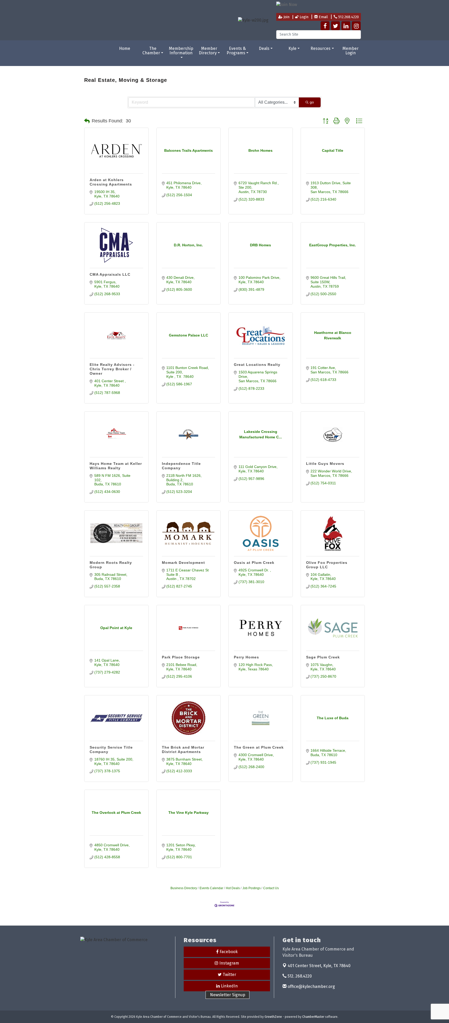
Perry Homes (246, 657)
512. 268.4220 (299, 976)
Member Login (350, 51)
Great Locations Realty (257, 364)
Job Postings (251, 888)
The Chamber (151, 51)
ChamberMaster (313, 1017)
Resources (321, 48)
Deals (264, 48)
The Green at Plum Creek (259, 747)
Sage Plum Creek (323, 657)
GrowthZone (273, 1017)
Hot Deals (233, 888)
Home (124, 48)
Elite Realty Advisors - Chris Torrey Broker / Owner (112, 368)
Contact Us (271, 888)
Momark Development (183, 562)
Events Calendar (211, 888)
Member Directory (208, 51)
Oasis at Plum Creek (254, 562)
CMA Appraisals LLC (110, 274)
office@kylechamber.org (311, 986)
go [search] (312, 102)
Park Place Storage (181, 657)
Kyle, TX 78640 (319, 965)
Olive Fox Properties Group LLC (326, 564)
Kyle (292, 48)
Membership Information (181, 51)
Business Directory (183, 888)
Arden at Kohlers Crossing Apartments (111, 182)
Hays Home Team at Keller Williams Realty (116, 465)
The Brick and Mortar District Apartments (183, 749)
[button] (87, 121)
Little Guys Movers (325, 463)
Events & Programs (236, 51)
